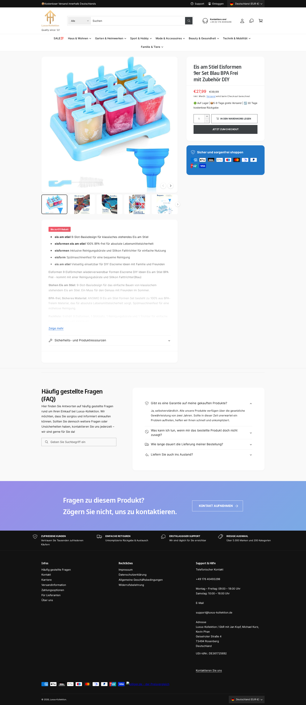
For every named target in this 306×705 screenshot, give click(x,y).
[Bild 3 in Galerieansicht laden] (110, 204)
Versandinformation (53, 585)
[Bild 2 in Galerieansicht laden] (82, 204)
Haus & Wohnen (78, 38)
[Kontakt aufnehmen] (251, 20)
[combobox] (142, 20)
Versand (210, 96)
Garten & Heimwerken (109, 38)
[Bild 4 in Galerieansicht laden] (137, 204)
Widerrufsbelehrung (131, 585)
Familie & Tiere (150, 47)
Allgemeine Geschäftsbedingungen (141, 579)
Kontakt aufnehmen (216, 506)
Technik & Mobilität (235, 38)
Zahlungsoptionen (52, 590)
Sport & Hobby (139, 38)
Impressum (126, 569)
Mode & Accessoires (169, 38)
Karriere (46, 579)
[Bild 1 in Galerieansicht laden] (54, 204)
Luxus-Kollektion (58, 699)
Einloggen (218, 3)
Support (199, 3)
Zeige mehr (56, 328)
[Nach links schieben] (163, 186)
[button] (260, 20)
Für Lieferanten (51, 595)
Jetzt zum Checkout (225, 129)
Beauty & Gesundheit (202, 38)
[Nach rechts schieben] (170, 186)
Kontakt (46, 574)
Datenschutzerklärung (132, 574)
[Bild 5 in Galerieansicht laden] (165, 204)
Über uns (47, 600)
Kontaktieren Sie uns (209, 670)
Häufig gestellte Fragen (56, 569)
